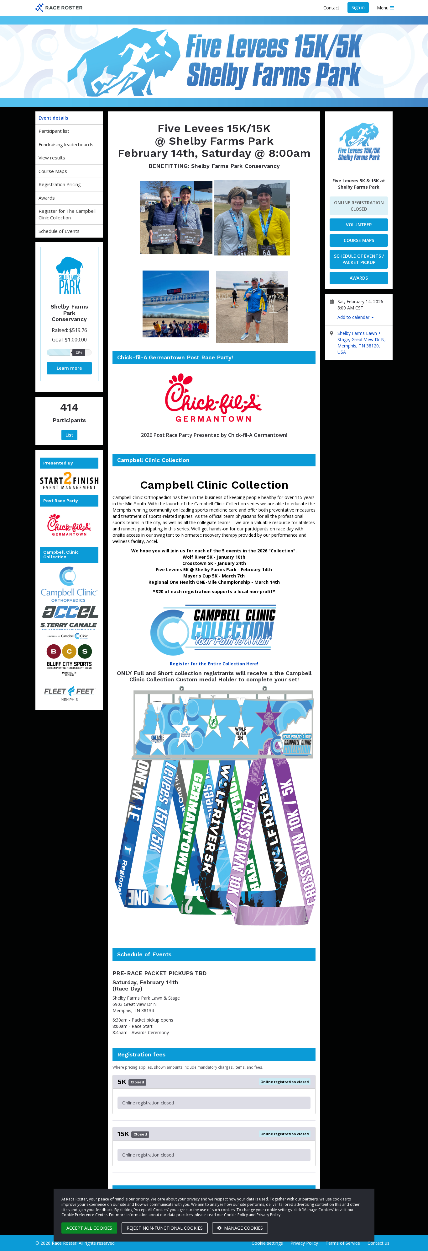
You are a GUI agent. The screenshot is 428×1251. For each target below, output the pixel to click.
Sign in (358, 7)
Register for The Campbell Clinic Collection (67, 214)
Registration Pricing (60, 184)
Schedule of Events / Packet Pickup (359, 259)
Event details (53, 118)
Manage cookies (243, 1228)
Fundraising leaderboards (66, 144)
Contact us (378, 1243)
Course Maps (53, 171)
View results (52, 157)
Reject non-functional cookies (165, 1228)
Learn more (69, 368)
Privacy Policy (304, 1243)
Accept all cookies (89, 1228)
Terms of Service (343, 1243)
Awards (47, 198)
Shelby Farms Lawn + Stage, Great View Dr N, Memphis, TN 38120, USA (361, 342)
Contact (331, 8)
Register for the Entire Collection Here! (214, 664)
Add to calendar (354, 317)
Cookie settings (267, 1243)
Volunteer (359, 225)
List (69, 435)
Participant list (54, 131)
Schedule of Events (59, 231)
